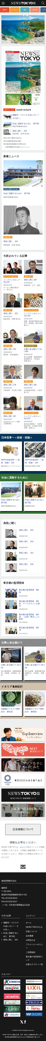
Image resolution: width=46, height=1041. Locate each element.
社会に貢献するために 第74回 (25, 124)
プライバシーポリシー (34, 946)
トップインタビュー (10, 276)
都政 (25, 9)
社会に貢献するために (11, 189)
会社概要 (29, 936)
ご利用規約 (30, 952)
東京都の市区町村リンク (34, 958)
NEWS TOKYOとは (34, 927)
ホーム (28, 923)
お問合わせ (30, 940)
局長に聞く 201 (10, 313)
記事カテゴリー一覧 (34, 964)
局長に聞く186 (30, 385)
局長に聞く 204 (19, 131)
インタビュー (15, 9)
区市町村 (35, 9)
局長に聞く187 (9, 416)
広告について (31, 931)
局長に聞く (7, 237)
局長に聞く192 (9, 349)
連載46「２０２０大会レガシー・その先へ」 (11, 926)
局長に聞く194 (30, 280)
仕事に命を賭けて (30, 346)
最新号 (5, 9)
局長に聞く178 (9, 385)
